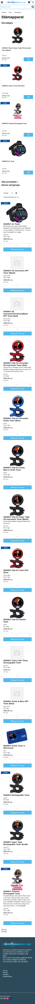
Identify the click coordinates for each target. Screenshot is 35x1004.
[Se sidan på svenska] (1, 998)
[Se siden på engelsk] (10, 998)
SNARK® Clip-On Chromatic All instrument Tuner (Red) (15, 364)
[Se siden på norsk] (4, 998)
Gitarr (10, 12)
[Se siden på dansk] (7, 998)
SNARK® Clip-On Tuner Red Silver (13, 86)
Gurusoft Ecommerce (5, 996)
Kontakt (5, 972)
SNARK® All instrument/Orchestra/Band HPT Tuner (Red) (15, 314)
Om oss (5, 970)
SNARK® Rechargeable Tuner (16, 795)
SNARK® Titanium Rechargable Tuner (14, 123)
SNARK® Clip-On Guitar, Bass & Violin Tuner (14, 469)
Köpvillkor (6, 974)
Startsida (3, 12)
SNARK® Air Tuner (8, 161)
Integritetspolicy (7, 976)
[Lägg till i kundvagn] (28, 59)
